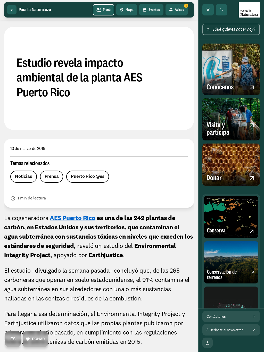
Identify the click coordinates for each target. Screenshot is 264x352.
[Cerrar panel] (208, 9)
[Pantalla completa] (221, 9)
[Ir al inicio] (249, 10)
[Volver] (11, 9)
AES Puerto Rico (72, 218)
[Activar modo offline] (207, 343)
